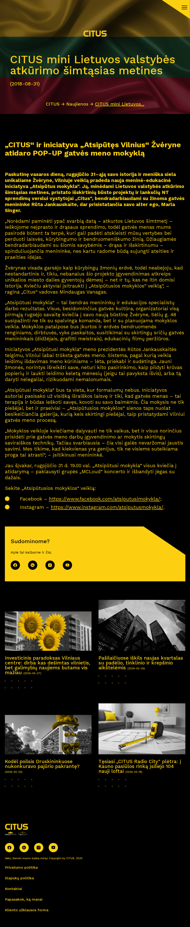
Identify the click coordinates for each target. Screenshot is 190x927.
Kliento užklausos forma (26, 910)
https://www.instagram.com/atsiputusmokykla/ (107, 507)
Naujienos (77, 104)
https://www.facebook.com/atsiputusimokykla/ (104, 499)
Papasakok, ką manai (23, 899)
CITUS (53, 104)
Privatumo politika (21, 867)
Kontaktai (13, 888)
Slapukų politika (19, 878)
